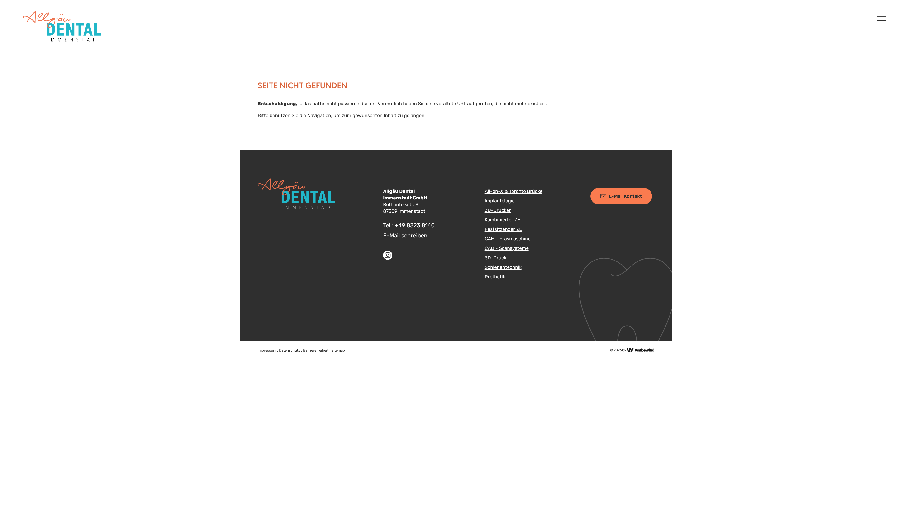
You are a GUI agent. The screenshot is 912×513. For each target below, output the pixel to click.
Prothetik (495, 277)
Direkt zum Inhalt (21, 4)
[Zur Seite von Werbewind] (640, 350)
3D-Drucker (498, 210)
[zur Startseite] (296, 193)
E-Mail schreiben (405, 235)
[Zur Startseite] (62, 26)
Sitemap (338, 350)
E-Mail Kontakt (625, 196)
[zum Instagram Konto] (410, 255)
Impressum (267, 350)
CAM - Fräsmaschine (508, 239)
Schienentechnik (503, 267)
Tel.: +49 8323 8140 (409, 225)
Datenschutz (289, 350)
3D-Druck (495, 258)
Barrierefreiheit (315, 350)
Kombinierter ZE (502, 220)
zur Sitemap (15, 4)
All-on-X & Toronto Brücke (513, 191)
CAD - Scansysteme (507, 248)
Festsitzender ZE (503, 229)
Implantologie (500, 201)
